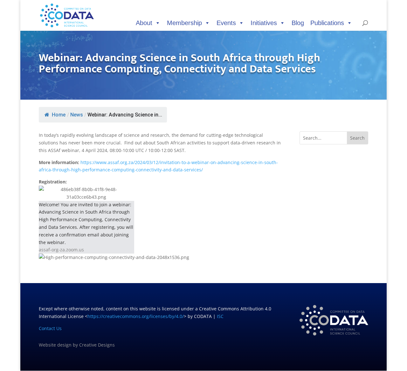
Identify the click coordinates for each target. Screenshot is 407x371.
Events (226, 22)
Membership (184, 22)
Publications (327, 22)
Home (59, 115)
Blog (298, 22)
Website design (55, 345)
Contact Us (50, 328)
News (76, 115)
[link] (160, 223)
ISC (220, 316)
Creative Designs (97, 345)
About (144, 22)
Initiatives (264, 22)
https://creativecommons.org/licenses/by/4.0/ (135, 316)
